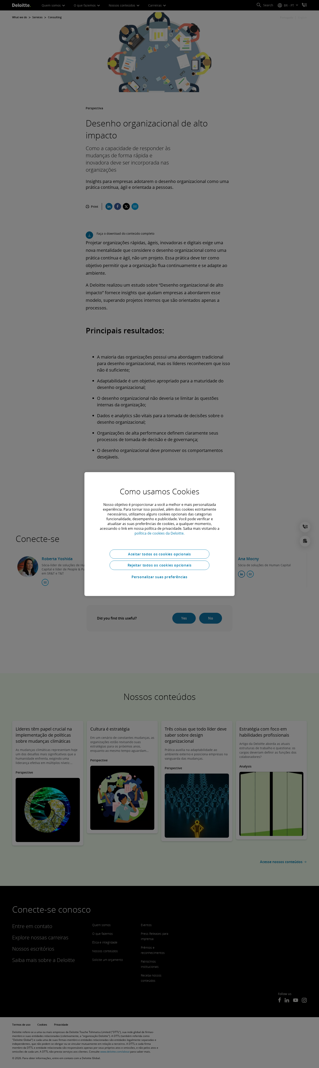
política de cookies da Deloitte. (159, 533)
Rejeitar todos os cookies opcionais (160, 565)
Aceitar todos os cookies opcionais (159, 553)
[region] (159, 534)
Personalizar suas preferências (159, 577)
